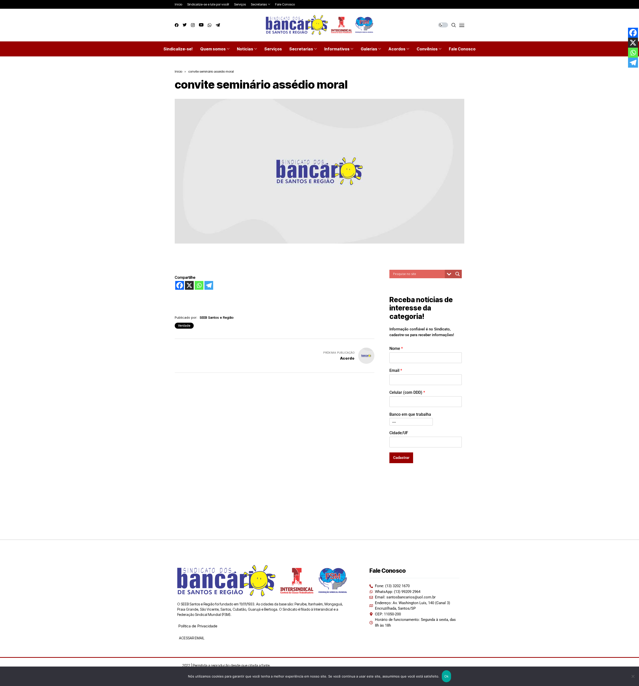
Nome (396, 348)
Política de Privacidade (197, 626)
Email (395, 370)
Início (178, 71)
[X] (189, 285)
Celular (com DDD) (407, 392)
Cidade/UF (398, 432)
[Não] (632, 676)
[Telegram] (208, 285)
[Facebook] (179, 285)
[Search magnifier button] (457, 274)
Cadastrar (401, 457)
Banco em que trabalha (410, 414)
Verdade (184, 325)
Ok (446, 676)
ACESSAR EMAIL (191, 638)
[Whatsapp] (199, 285)
